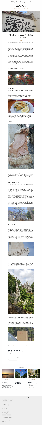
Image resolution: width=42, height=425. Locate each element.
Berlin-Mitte (10, 400)
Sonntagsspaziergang (5, 417)
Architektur (3, 399)
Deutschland (18, 1)
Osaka (9, 413)
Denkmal (8, 404)
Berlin (12, 1)
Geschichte (12, 345)
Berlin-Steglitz (4, 403)
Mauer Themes (24, 424)
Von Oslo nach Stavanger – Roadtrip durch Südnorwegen (20, 382)
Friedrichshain (11, 405)
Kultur (19, 345)
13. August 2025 (4, 379)
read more (4, 389)
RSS (27, 2)
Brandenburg (4, 404)
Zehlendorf (3, 421)
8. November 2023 (31, 379)
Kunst (10, 409)
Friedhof (7, 405)
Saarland (3, 416)
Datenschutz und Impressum (19, 2)
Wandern (11, 420)
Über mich (29, 1)
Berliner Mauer (9, 403)
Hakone (3, 408)
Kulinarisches (16, 345)
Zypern (7, 421)
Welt (24, 1)
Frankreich (3, 405)
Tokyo (3, 420)
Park (11, 413)
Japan (9, 408)
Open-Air (8, 412)
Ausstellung (7, 399)
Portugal (23, 345)
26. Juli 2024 (17, 379)
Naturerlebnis (4, 412)
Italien (6, 408)
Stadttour (26, 345)
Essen (11, 404)
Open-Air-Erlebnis (4, 413)
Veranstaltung (7, 420)
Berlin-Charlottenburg (5, 400)
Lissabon (21, 345)
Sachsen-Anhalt (8, 416)
